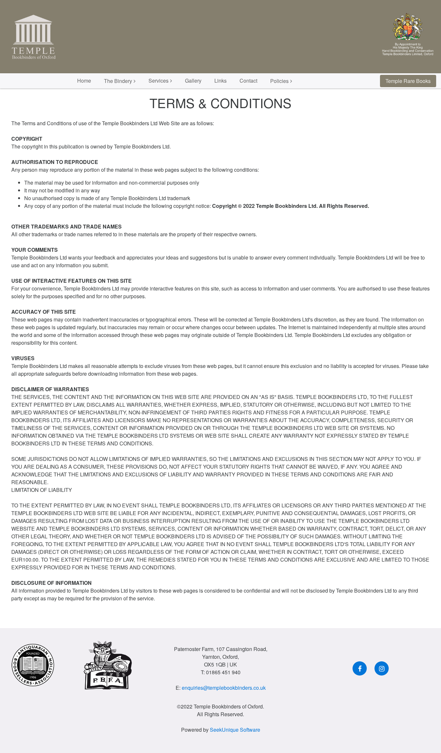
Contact (248, 80)
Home (84, 80)
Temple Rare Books (408, 81)
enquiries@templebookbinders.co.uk (224, 687)
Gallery (193, 80)
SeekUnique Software (235, 729)
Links (220, 80)
